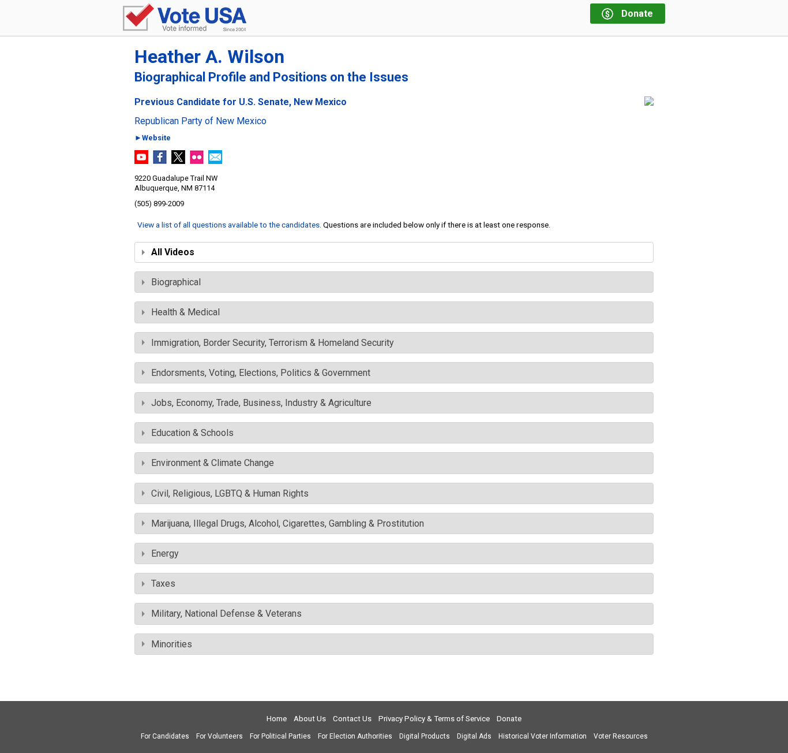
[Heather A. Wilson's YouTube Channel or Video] (141, 160)
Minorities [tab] (171, 644)
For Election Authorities (355, 736)
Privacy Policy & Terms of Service (434, 718)
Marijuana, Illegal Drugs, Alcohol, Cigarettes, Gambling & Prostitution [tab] (287, 523)
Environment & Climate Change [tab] (212, 462)
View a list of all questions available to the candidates (228, 224)
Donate (509, 718)
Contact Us (352, 718)
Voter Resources (621, 736)
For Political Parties (280, 736)
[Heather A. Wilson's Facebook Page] (160, 160)
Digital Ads (474, 736)
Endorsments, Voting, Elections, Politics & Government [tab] (260, 372)
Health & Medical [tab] (185, 312)
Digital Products (424, 736)
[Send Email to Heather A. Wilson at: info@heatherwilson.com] (215, 160)
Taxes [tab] (163, 583)
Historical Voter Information (542, 736)
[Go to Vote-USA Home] (184, 18)
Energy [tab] (165, 553)
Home (277, 718)
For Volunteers (219, 736)
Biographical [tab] (176, 282)
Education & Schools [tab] (192, 432)
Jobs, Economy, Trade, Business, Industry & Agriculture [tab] (261, 402)
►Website (152, 138)
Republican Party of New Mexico (200, 121)
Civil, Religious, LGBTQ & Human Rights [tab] (230, 493)
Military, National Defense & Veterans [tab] (226, 613)
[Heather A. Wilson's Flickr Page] (197, 160)
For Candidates (165, 736)
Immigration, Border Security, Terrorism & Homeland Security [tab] (272, 342)
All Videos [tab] (172, 252)
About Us (310, 718)
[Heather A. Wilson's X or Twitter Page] (178, 160)
